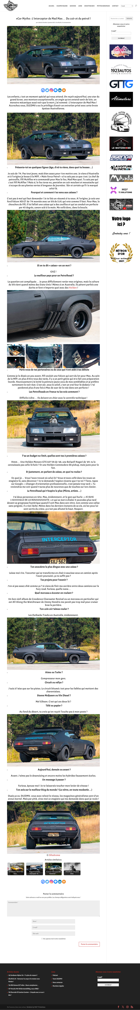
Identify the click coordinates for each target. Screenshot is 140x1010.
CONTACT (115, 6)
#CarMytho (59, 22)
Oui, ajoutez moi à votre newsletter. (54, 939)
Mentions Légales (58, 986)
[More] (64, 90)
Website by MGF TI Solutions (36, 1007)
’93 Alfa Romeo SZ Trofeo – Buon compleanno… (23, 985)
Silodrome (54, 855)
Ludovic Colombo (42, 22)
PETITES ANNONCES (103, 6)
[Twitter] (47, 90)
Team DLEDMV (57, 979)
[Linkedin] (60, 90)
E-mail (113, 31)
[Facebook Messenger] (55, 90)
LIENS (80, 6)
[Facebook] (43, 90)
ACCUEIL (51, 6)
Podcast (55, 975)
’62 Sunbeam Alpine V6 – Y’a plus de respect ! (22, 975)
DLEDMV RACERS (62, 6)
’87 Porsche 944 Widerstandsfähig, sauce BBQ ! (23, 989)
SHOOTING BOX (89, 6)
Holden (73, 287)
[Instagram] (51, 90)
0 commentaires (66, 22)
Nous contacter (58, 982)
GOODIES (73, 6)
